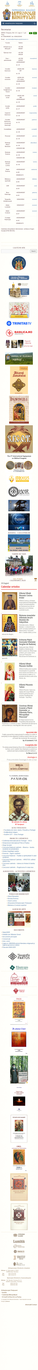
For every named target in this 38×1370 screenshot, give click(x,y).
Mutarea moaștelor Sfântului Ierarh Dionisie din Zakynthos (27, 618)
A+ (35, 33)
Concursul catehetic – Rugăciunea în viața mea (17, 867)
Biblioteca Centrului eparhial (17, 905)
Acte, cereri (6, 941)
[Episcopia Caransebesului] (31, 3)
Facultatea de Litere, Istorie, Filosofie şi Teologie (20, 830)
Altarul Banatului (13, 896)
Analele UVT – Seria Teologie (14, 834)
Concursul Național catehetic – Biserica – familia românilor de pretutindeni (18, 848)
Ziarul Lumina (12, 901)
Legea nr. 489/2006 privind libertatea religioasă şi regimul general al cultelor (18, 944)
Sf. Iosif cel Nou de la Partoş (11, 1297)
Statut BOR (6, 932)
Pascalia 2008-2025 (9, 947)
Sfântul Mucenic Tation (26, 686)
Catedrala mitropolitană (9, 1295)
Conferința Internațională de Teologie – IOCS (17, 840)
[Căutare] (34, 23)
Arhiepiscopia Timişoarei (9, 1290)
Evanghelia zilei (31, 745)
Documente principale (9, 937)
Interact (8, 1301)
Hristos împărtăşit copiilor (10, 851)
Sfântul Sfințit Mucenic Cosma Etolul (25, 595)
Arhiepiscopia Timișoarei (14, 23)
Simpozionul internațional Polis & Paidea (15, 843)
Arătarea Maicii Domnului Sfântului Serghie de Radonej (27, 642)
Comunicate (6, 939)
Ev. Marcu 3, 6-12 (31, 753)
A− (30, 33)
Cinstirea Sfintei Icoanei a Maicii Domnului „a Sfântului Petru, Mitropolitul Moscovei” (26, 711)
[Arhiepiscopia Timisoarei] (7, 3)
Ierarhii (4, 1292)
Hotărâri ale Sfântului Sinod (11, 934)
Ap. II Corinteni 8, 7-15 (30, 740)
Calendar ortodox (10, 586)
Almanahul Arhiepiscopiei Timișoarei (20, 903)
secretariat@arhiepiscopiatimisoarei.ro (17, 39)
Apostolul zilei (31, 732)
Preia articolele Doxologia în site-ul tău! (22, 759)
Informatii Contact (31, 1304)
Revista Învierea (13, 898)
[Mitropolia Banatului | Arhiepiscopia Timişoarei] (19, 14)
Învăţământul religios (11, 832)
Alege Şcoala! (7, 845)
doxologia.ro (32, 757)
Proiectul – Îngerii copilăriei (11, 853)
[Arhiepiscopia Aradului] (19, 3)
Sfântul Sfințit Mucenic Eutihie (25, 665)
